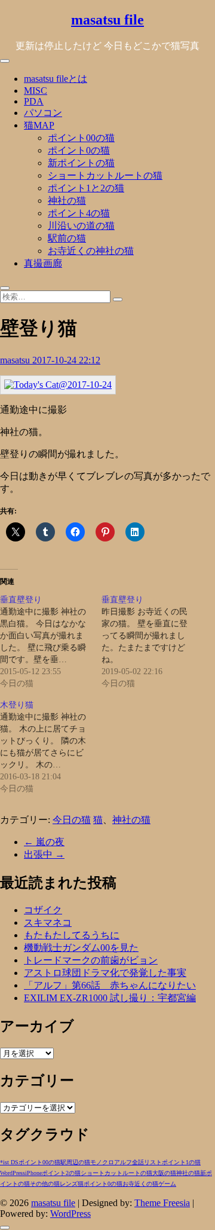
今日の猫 (72, 820)
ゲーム (167, 1183)
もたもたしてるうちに (71, 935)
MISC (35, 90)
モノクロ (102, 1162)
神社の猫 (67, 200)
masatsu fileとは (55, 79)
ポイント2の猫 (61, 1173)
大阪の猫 (164, 1173)
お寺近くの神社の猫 (91, 251)
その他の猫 (45, 1183)
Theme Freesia (162, 1203)
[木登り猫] (51, 747)
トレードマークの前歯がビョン (91, 960)
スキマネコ (48, 922)
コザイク (43, 910)
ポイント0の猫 (79, 150)
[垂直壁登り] (51, 642)
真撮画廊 (43, 263)
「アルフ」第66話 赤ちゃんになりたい (110, 985)
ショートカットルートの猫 (105, 175)
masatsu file (107, 19)
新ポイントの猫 (81, 163)
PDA (34, 101)
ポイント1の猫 (181, 1162)
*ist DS (9, 1162)
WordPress (12, 1173)
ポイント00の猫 (81, 138)
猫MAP (39, 125)
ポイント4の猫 (79, 213)
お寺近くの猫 (140, 1183)
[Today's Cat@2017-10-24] (58, 385)
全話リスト (147, 1162)
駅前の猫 (67, 238)
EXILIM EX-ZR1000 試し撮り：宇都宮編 (110, 998)
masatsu (16, 360)
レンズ (69, 1183)
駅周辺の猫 (75, 1162)
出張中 (44, 854)
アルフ (123, 1162)
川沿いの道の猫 (81, 226)
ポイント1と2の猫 (86, 188)
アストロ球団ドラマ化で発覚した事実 (105, 973)
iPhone (33, 1173)
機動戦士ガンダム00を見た (81, 948)
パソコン (43, 113)
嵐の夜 (44, 842)
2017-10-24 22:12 (66, 360)
